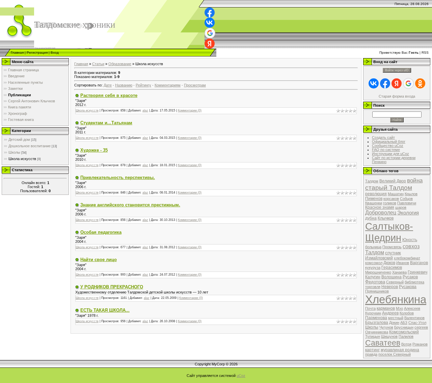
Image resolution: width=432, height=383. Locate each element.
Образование (119, 64)
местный (395, 318)
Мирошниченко (378, 272)
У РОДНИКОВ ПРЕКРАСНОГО (111, 286)
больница (373, 247)
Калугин (372, 277)
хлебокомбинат (407, 258)
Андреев (390, 313)
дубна (371, 218)
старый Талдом (388, 187)
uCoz (241, 376)
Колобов (407, 313)
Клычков (386, 218)
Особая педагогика (101, 232)
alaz (145, 110)
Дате (108, 85)
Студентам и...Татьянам (106, 122)
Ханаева (399, 272)
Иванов (402, 263)
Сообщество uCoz (387, 146)
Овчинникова (376, 332)
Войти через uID (397, 70)
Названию (123, 85)
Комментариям (168, 85)
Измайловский (379, 258)
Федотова (375, 281)
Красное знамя (379, 207)
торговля (372, 287)
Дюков (389, 262)
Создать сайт (383, 137)
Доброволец (380, 212)
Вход (55, 52)
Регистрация (37, 52)
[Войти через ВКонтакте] (210, 23)
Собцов (406, 199)
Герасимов (391, 267)
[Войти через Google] (210, 33)
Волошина (391, 277)
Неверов (389, 286)
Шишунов (389, 336)
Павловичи (406, 203)
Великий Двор (392, 181)
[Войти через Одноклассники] (420, 83)
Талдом (371, 181)
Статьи (98, 64)
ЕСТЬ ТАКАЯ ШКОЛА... (105, 310)
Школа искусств (22, 159)
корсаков (391, 199)
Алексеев (412, 308)
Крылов (411, 194)
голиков (389, 203)
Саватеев (382, 342)
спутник (393, 252)
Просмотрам (195, 85)
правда (371, 354)
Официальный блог (388, 141)
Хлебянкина (395, 299)
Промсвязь (392, 247)
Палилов (406, 336)
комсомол (373, 263)
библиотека (414, 282)
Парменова (376, 317)
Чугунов (386, 327)
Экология (408, 212)
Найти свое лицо (98, 259)
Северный (395, 282)
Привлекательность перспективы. (117, 177)
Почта (370, 308)
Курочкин (373, 313)
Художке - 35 (94, 150)
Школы (14, 152)
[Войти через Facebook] (210, 12)
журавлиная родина (400, 350)
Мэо (399, 308)
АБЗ (403, 323)
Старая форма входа (397, 96)
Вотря (406, 344)
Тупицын (372, 336)
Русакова (407, 286)
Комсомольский (404, 332)
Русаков (410, 277)
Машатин (396, 194)
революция (376, 194)
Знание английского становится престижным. (130, 204)
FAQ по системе (386, 150)
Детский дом (19, 139)
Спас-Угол (417, 323)
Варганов (419, 262)
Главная (17, 52)
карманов (386, 308)
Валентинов (414, 318)
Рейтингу (143, 85)
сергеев (421, 327)
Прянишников (377, 291)
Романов (420, 344)
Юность (409, 239)
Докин (394, 323)
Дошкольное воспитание (29, 146)
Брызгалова (376, 322)
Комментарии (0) (189, 110)
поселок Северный (394, 354)
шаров (400, 207)
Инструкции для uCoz (390, 154)
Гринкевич (417, 272)
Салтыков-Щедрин (389, 232)
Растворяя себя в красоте (108, 95)
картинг (372, 350)
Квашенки (373, 203)
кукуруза (372, 267)
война (415, 180)
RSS (425, 52)
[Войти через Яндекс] (210, 44)
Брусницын (403, 327)
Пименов (373, 198)
